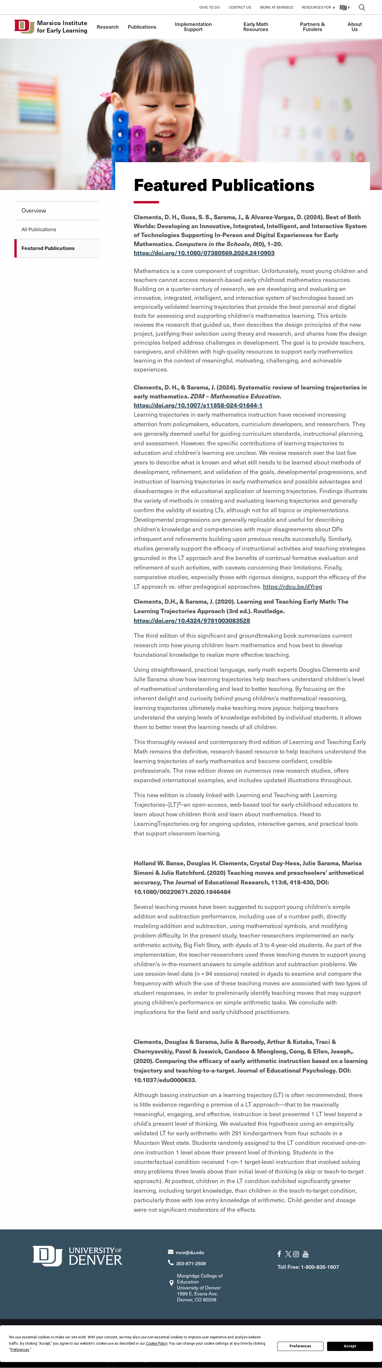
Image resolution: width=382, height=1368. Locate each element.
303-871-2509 (191, 1263)
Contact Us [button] (240, 7)
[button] (317, 7)
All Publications (38, 229)
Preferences (300, 1346)
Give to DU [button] (209, 7)
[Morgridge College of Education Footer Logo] (77, 1255)
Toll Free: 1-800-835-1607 (308, 1266)
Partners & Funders (313, 26)
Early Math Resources (256, 26)
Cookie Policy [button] (156, 1343)
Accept (350, 1346)
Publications (142, 26)
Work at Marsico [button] (276, 7)
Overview (33, 210)
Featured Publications (48, 247)
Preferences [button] (19, 1350)
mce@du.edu (190, 1252)
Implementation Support (194, 26)
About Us (355, 26)
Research (108, 26)
